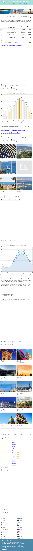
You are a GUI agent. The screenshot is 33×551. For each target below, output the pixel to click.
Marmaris (29, 26)
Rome (3, 377)
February (14, 444)
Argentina (21, 527)
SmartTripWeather (5, 7)
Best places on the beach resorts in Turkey (11, 45)
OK (29, 541)
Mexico (4, 536)
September (14, 458)
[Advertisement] (16, 63)
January (13, 442)
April (13, 448)
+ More (16, 196)
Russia (18, 410)
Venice (3, 393)
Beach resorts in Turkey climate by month (11, 288)
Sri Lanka (21, 534)
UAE (18, 378)
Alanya (23, 26)
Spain (18, 394)
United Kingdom (20, 362)
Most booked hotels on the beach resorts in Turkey (13, 130)
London (19, 361)
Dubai (19, 377)
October (13, 460)
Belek (2, 191)
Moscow (20, 409)
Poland (20, 522)
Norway (20, 536)
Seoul (3, 409)
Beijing (19, 425)
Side (2, 158)
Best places (3, 429)
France (2, 362)
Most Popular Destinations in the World (10, 199)
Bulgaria (21, 538)
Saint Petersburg (6, 425)
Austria (4, 520)
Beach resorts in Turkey (16, 7)
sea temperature (11, 34)
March (13, 446)
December (14, 465)
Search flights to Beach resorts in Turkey (10, 132)
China (18, 426)
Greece (20, 518)
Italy (2, 378)
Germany (5, 522)
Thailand (21, 520)
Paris (2, 361)
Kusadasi (19, 191)
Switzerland (5, 529)
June (13, 452)
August (13, 456)
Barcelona (20, 393)
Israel (20, 525)
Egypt (4, 538)
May (13, 450)
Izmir (18, 175)
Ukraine (4, 525)
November (14, 462)
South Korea (3, 410)
